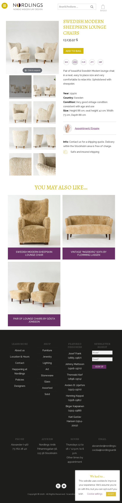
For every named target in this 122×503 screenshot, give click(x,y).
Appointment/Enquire (87, 128)
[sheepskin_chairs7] (20, 113)
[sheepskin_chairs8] (20, 164)
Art (47, 369)
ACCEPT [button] (111, 494)
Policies (19, 379)
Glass (47, 381)
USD (75, 62)
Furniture (47, 350)
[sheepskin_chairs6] (44, 164)
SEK (66, 62)
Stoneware (47, 375)
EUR (83, 62)
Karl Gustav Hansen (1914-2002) (75, 421)
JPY (92, 62)
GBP (100, 62)
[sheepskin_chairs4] (44, 139)
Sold (47, 394)
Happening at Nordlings (19, 371)
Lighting (47, 363)
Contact (19, 363)
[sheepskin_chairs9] (44, 113)
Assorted (47, 387)
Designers (19, 386)
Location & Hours (19, 356)
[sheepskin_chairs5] (20, 139)
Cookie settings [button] (94, 494)
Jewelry (47, 356)
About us (20, 350)
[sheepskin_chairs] (20, 87)
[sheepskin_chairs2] (44, 87)
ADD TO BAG (73, 50)
